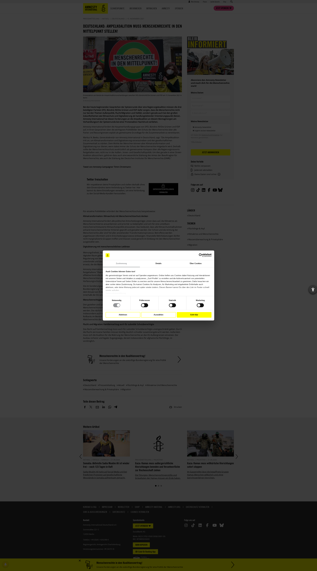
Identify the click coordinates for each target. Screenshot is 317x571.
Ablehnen (123, 315)
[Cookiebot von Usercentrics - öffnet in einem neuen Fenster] (200, 255)
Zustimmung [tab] (121, 263)
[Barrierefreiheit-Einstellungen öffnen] (313, 290)
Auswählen (158, 315)
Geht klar (194, 315)
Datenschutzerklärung (116, 293)
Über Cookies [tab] (196, 263)
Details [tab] (159, 263)
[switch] (144, 305)
